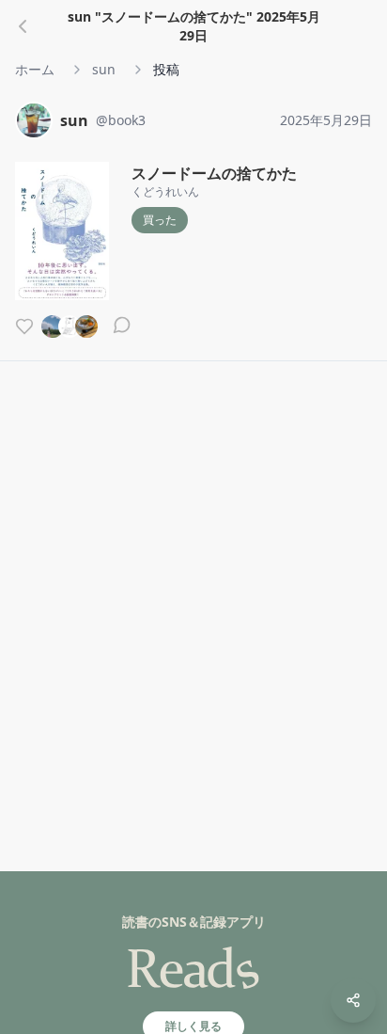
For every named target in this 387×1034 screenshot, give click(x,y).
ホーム (34, 69)
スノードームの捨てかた (214, 173)
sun (104, 69)
